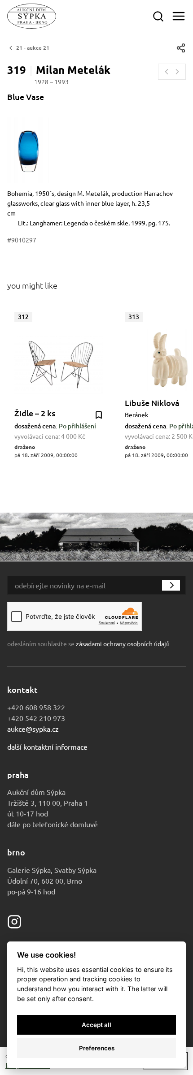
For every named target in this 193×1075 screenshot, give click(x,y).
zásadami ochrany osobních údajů (123, 643)
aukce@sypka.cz (33, 728)
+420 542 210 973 (36, 717)
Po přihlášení (77, 426)
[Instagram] (14, 920)
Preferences (96, 1048)
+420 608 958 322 (36, 707)
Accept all (96, 1024)
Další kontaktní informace (47, 746)
